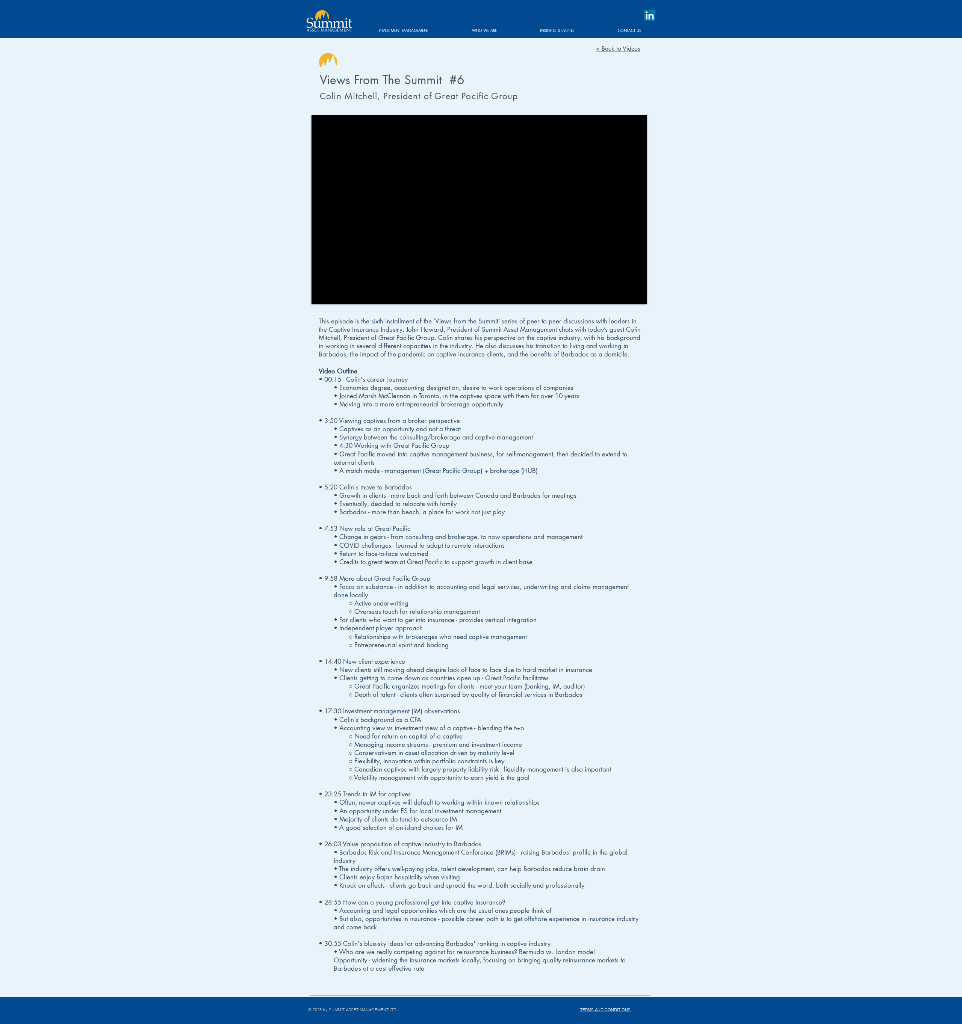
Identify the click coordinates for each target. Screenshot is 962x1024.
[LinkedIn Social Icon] (649, 15)
